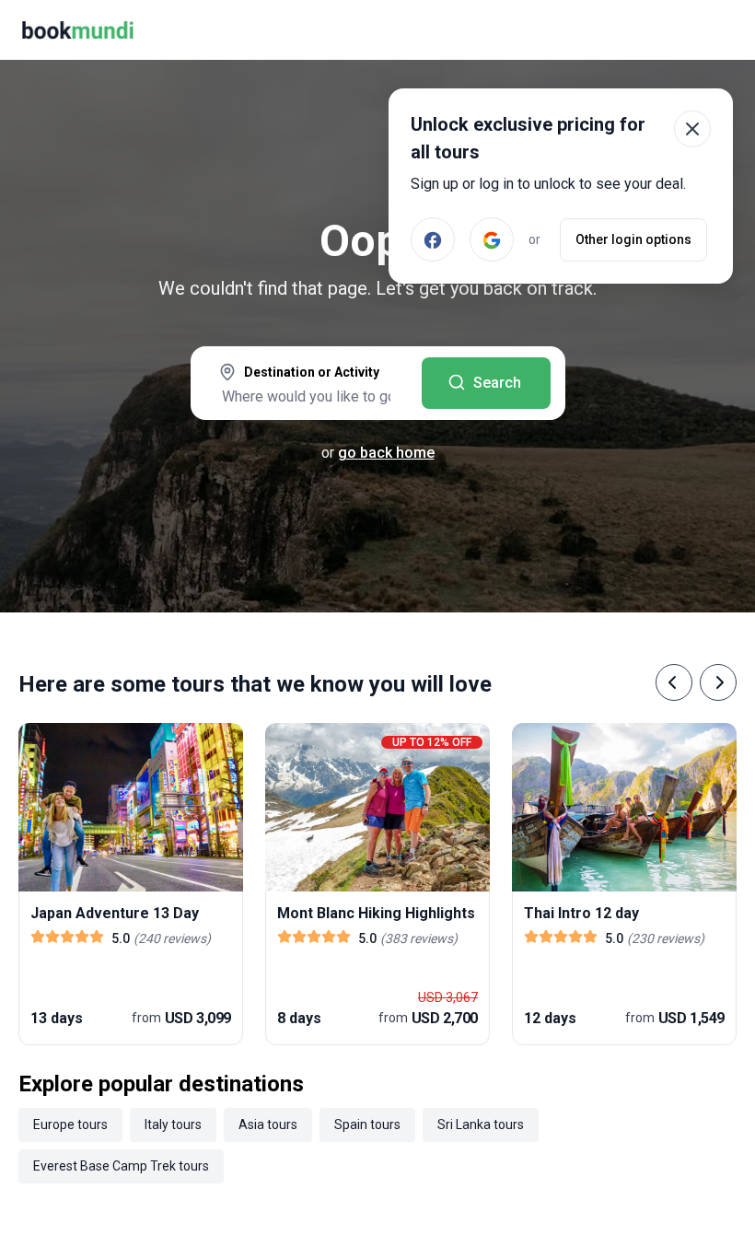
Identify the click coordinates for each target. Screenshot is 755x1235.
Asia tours (267, 1124)
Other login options (633, 239)
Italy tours (173, 1124)
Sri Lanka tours (480, 1124)
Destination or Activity (311, 372)
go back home (386, 452)
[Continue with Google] (492, 239)
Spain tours (367, 1124)
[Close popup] (692, 129)
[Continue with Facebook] (433, 239)
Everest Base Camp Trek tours (121, 1166)
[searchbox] (306, 396)
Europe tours (70, 1124)
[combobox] (306, 385)
